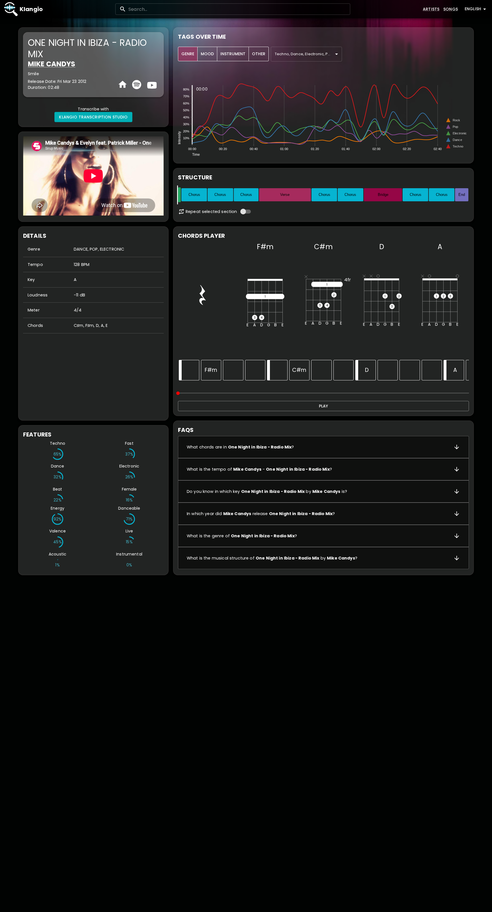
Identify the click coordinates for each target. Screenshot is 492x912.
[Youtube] (151, 84)
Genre (187, 54)
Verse (285, 194)
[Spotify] (137, 84)
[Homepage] (122, 84)
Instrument (232, 54)
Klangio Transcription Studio (93, 117)
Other (258, 54)
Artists (431, 9)
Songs (450, 9)
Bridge (383, 194)
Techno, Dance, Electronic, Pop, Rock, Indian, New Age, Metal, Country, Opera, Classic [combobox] (308, 54)
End (461, 194)
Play (323, 406)
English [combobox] (473, 9)
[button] (323, 447)
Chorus (194, 194)
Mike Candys (51, 64)
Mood (207, 54)
